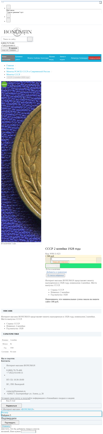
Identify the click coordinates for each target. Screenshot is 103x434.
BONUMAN (27, 409)
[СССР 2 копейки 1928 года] (16, 161)
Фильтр (4, 412)
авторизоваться (28, 432)
